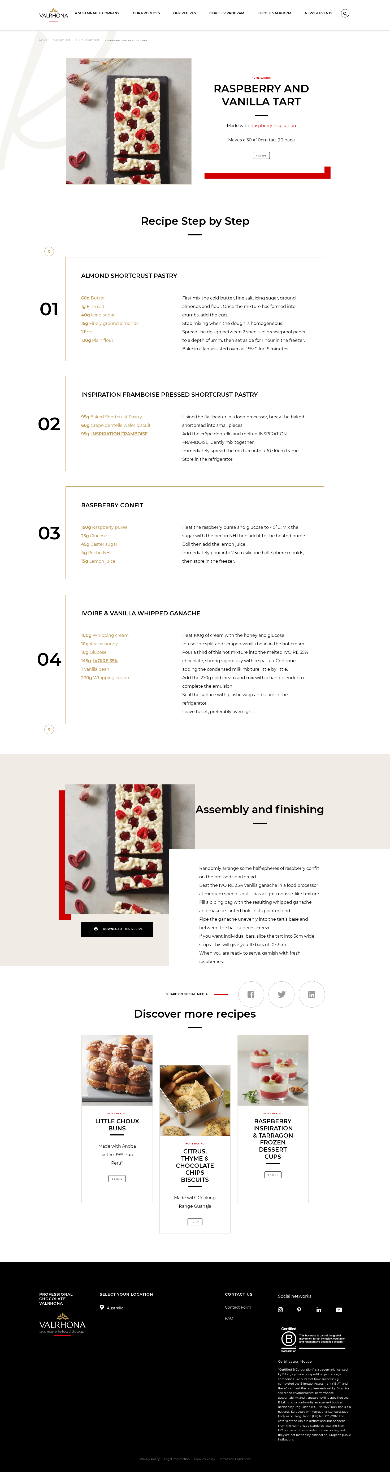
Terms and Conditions (234, 1459)
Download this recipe (123, 929)
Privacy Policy (150, 1459)
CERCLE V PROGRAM (226, 13)
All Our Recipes (87, 40)
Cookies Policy (204, 1459)
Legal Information (177, 1459)
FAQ (229, 1318)
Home (43, 40)
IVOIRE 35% (105, 660)
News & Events (318, 13)
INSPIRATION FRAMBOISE (119, 433)
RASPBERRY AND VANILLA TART (126, 40)
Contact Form (238, 1307)
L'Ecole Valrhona (275, 13)
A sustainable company (97, 13)
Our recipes (184, 13)
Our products (146, 13)
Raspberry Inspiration (273, 125)
